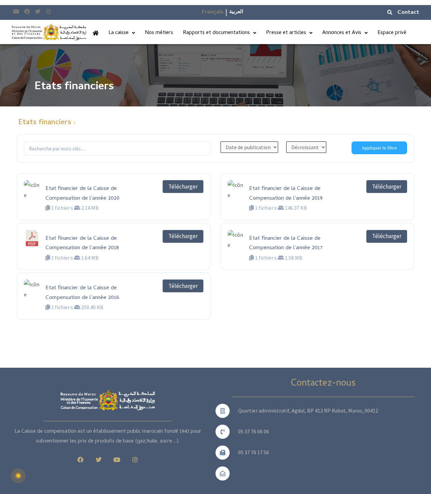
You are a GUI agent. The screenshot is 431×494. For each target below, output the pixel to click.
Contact (408, 13)
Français (213, 12)
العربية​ (236, 12)
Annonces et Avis (341, 33)
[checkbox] (18, 475)
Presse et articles (286, 33)
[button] (121, 33)
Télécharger (183, 186)
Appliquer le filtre (379, 148)
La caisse (118, 33)
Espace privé (391, 33)
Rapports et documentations (216, 33)
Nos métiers (159, 33)
